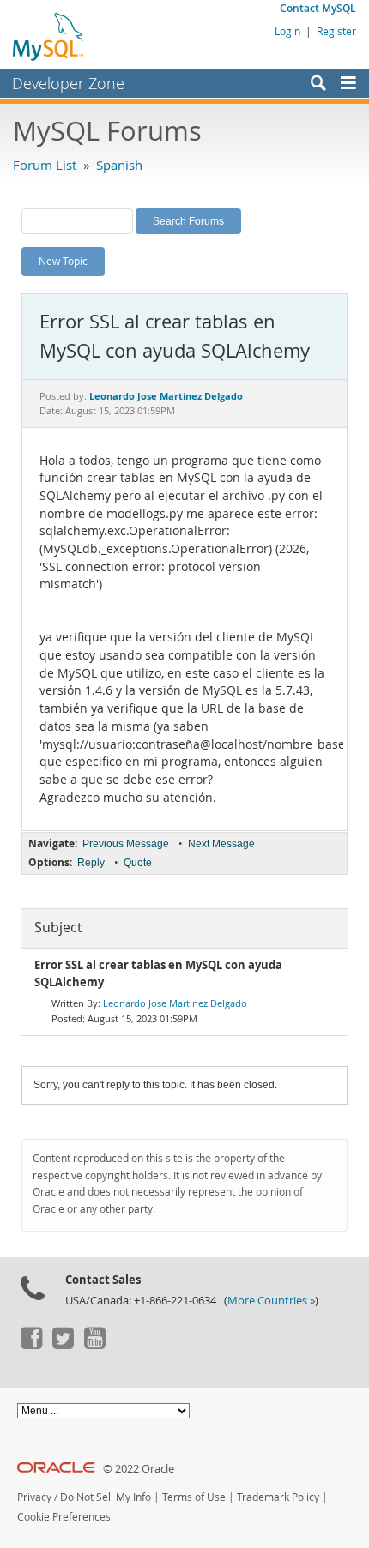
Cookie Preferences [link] (64, 1516)
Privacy (34, 1497)
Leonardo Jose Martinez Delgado (175, 1003)
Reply (91, 863)
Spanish (119, 164)
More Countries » (271, 1300)
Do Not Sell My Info (105, 1497)
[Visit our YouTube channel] (94, 1344)
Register (336, 31)
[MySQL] (49, 36)
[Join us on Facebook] (31, 1344)
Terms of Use (194, 1497)
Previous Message (125, 844)
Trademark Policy (278, 1497)
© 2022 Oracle (138, 1468)
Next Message (221, 844)
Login (287, 31)
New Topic (63, 261)
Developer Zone (68, 83)
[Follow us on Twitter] (62, 1344)
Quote (138, 863)
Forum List (44, 164)
